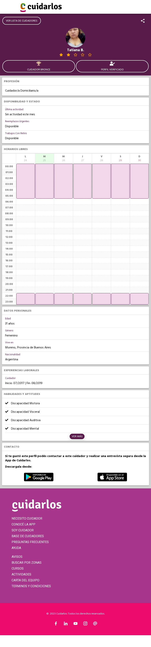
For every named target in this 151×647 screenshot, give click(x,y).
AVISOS (17, 557)
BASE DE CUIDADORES (28, 536)
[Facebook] (56, 624)
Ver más (77, 436)
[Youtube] (75, 624)
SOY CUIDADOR (23, 530)
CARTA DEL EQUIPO (25, 580)
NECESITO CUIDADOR (27, 518)
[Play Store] (38, 480)
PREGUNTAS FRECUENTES (30, 542)
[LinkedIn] (66, 624)
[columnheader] (25, 158)
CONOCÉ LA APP (23, 524)
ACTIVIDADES (21, 574)
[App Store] (112, 480)
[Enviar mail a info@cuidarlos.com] (95, 624)
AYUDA (16, 548)
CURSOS (18, 568)
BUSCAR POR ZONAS (26, 562)
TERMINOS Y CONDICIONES (31, 586)
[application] (25, 181)
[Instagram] (85, 624)
